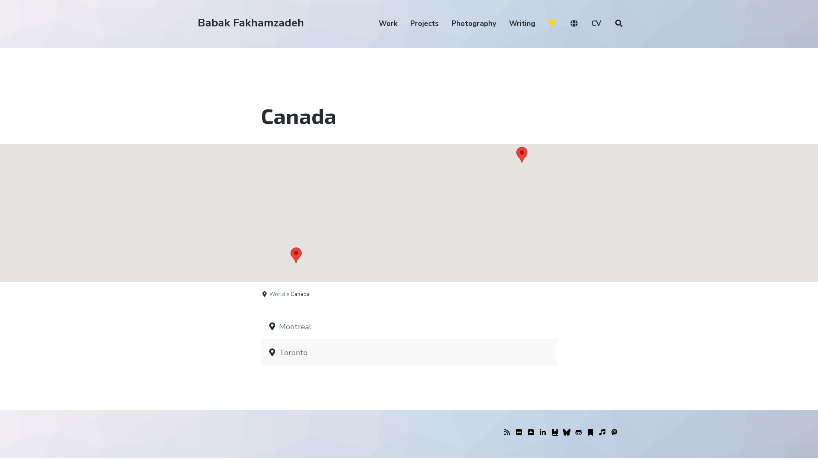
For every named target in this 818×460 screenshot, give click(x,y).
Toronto (293, 353)
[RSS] (507, 432)
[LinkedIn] (543, 432)
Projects (424, 24)
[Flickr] (519, 432)
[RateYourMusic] (602, 432)
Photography (474, 24)
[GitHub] (579, 432)
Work (388, 24)
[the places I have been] (531, 432)
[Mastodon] (614, 432)
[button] (521, 155)
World (277, 294)
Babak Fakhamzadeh (251, 22)
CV (596, 24)
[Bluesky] (567, 432)
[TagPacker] (590, 432)
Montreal (295, 327)
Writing (522, 24)
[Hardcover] (555, 432)
